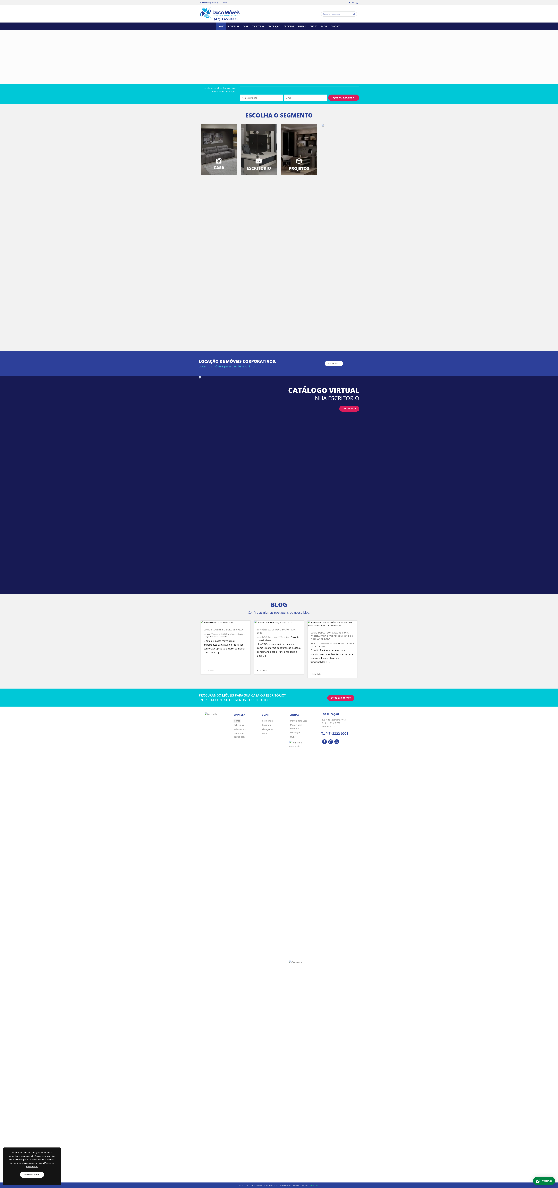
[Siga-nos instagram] (330, 741)
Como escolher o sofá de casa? (223, 629)
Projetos (289, 26)
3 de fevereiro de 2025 (273, 637)
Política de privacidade (239, 735)
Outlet (313, 26)
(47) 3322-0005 (220, 2)
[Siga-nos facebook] (324, 741)
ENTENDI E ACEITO (32, 1175)
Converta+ (314, 1185)
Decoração (274, 26)
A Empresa (233, 26)
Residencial (235, 634)
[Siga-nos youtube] (336, 741)
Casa (245, 26)
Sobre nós (239, 725)
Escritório (258, 26)
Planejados (267, 729)
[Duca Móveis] (220, 14)
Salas (243, 634)
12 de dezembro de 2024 (327, 643)
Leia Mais (209, 671)
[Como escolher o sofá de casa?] (225, 622)
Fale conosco (240, 729)
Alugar (302, 26)
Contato (335, 26)
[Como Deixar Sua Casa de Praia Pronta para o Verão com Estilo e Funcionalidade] (332, 624)
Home (221, 26)
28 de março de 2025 (219, 634)
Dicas (264, 733)
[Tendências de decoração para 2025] (279, 622)
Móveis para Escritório (296, 727)
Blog (324, 26)
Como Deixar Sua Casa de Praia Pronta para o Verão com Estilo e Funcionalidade (332, 635)
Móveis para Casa (298, 720)
